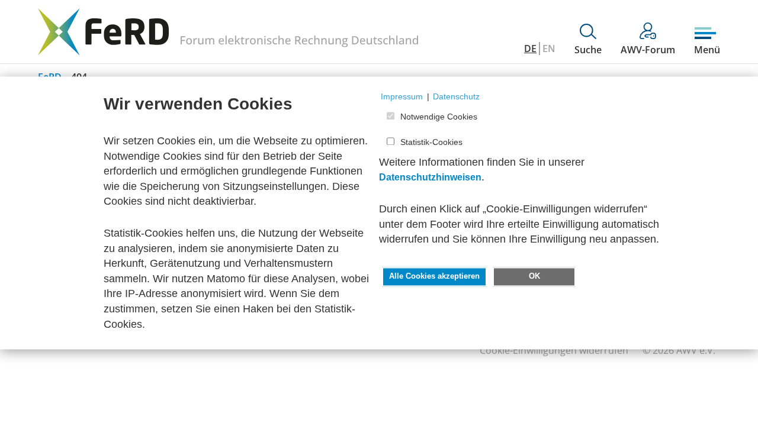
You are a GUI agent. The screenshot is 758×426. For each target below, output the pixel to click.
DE (530, 48)
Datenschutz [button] (456, 96)
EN (548, 48)
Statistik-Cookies (431, 142)
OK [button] (534, 276)
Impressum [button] (402, 96)
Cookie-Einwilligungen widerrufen (554, 350)
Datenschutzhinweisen (430, 178)
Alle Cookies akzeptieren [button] (434, 276)
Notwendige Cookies (438, 117)
